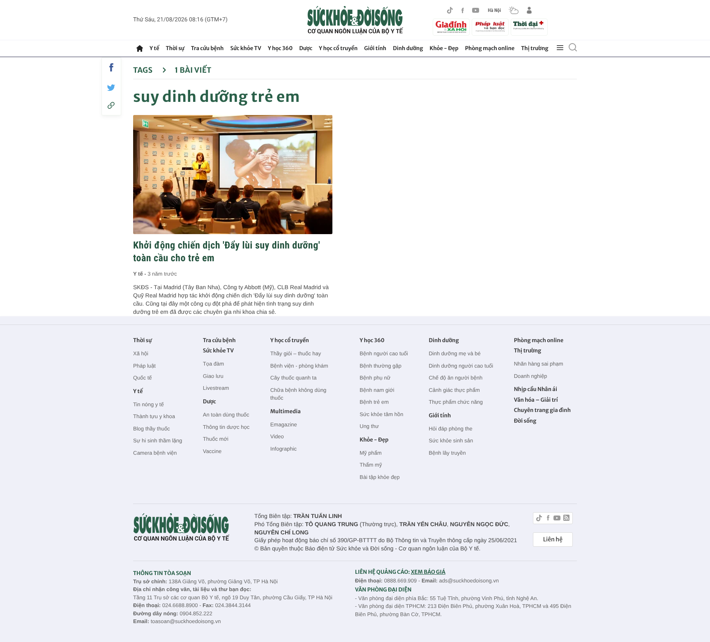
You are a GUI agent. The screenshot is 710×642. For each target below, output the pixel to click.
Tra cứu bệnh (207, 48)
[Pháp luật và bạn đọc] (490, 27)
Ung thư (369, 426)
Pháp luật (144, 366)
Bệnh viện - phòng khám (299, 366)
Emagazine (283, 424)
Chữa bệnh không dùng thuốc (298, 394)
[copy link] (111, 105)
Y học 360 (280, 48)
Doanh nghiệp (530, 376)
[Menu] (560, 48)
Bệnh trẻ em (374, 402)
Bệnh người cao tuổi (384, 353)
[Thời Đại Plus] (529, 26)
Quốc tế (142, 378)
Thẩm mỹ (371, 465)
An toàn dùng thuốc (226, 415)
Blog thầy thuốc (151, 429)
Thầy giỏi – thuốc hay (295, 353)
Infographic (283, 449)
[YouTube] (475, 10)
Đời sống (525, 421)
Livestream (216, 388)
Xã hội (140, 353)
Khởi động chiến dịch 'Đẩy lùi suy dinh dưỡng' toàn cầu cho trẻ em (226, 251)
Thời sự (175, 48)
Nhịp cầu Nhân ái (535, 389)
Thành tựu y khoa (154, 416)
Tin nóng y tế (148, 404)
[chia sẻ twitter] (111, 87)
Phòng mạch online (489, 48)
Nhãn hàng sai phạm (538, 364)
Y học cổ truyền (338, 48)
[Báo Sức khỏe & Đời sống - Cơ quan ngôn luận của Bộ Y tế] (355, 20)
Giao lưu (213, 376)
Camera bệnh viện (155, 453)
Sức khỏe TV (245, 48)
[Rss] (566, 519)
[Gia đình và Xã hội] (451, 27)
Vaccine (212, 451)
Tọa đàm (213, 364)
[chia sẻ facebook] (111, 67)
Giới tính (375, 48)
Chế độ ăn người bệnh (455, 378)
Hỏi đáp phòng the (450, 429)
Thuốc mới (215, 439)
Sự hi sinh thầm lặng (157, 440)
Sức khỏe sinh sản (451, 440)
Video (277, 436)
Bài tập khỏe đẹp (380, 477)
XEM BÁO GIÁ (428, 571)
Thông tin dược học (226, 427)
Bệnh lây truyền (447, 453)
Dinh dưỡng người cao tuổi (461, 366)
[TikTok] (450, 10)
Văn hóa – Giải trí (536, 400)
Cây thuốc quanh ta (293, 378)
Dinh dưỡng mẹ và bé (454, 353)
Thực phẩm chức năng (456, 402)
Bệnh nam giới (377, 390)
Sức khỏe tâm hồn (381, 414)
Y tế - (140, 274)
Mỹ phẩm (370, 453)
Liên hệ (552, 539)
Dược (305, 48)
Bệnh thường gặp (380, 366)
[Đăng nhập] (529, 10)
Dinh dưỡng (408, 48)
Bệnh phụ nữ (375, 378)
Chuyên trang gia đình (542, 410)
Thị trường (534, 48)
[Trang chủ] (139, 48)
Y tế (154, 48)
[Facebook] (462, 10)
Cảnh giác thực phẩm (454, 390)
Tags (143, 70)
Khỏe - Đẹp (444, 48)
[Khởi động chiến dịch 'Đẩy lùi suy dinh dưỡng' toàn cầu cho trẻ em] (232, 174)
